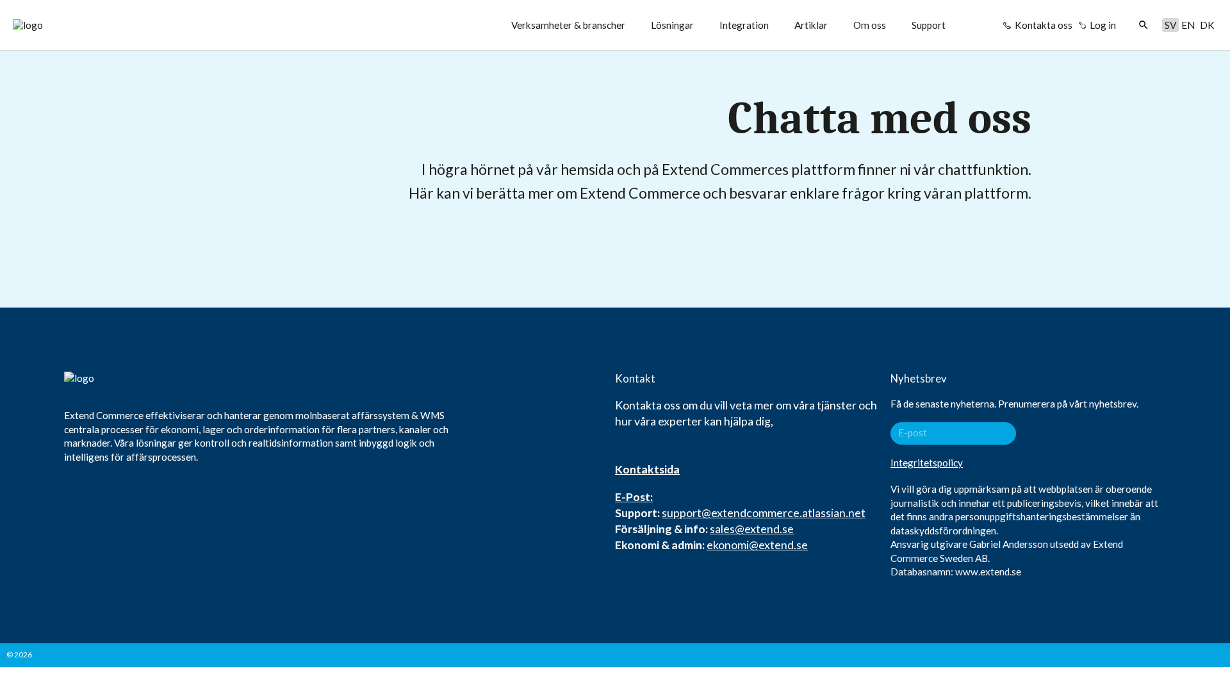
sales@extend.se (752, 529)
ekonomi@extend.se (757, 545)
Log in (1103, 25)
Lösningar (672, 25)
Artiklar (811, 25)
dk (1207, 25)
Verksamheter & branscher (568, 25)
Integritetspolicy (926, 462)
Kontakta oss (1043, 25)
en (1188, 25)
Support (929, 25)
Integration (744, 25)
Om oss (869, 25)
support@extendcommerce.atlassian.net (763, 513)
